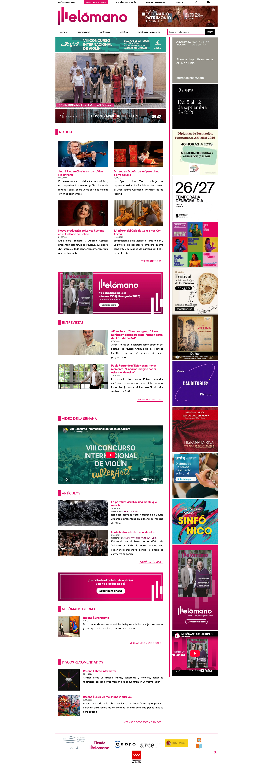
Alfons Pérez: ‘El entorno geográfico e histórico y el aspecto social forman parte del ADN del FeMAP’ (137, 334)
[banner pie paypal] (136, 756)
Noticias (66, 132)
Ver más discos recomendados (142, 722)
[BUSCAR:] (186, 32)
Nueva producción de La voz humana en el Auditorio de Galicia (81, 232)
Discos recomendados (82, 662)
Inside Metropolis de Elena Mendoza (133, 532)
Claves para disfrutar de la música (140, 538)
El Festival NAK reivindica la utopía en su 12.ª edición (84, 105)
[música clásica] (195, 475)
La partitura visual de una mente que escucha (134, 503)
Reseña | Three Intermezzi (99, 671)
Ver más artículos (150, 562)
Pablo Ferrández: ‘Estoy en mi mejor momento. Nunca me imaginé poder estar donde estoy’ (133, 369)
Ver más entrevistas (149, 399)
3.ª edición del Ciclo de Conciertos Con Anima (137, 232)
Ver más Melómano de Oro (145, 643)
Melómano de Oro (78, 609)
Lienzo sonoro (131, 511)
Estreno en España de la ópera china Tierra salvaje (136, 172)
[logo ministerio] (176, 743)
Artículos (71, 493)
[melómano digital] (195, 60)
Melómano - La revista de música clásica (92, 16)
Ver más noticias (151, 261)
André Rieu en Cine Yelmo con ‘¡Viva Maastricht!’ (80, 172)
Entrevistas (72, 322)
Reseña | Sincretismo (96, 617)
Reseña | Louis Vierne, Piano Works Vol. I (108, 697)
